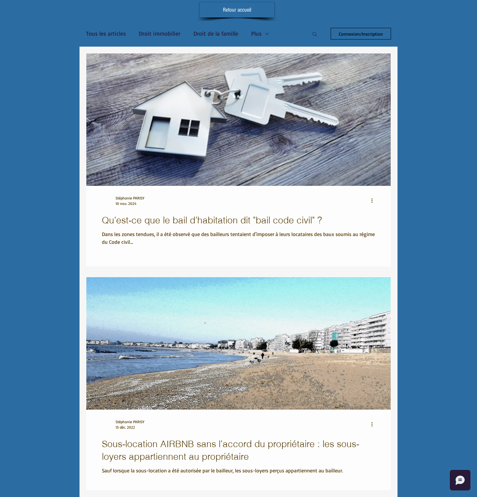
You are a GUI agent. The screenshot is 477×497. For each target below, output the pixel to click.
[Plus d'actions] (374, 200)
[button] (315, 34)
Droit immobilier (159, 33)
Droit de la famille (215, 33)
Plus (256, 33)
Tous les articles (106, 33)
